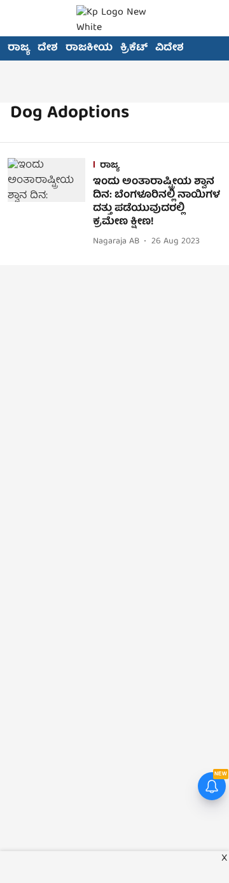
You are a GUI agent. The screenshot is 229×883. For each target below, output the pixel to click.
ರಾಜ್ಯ (19, 48)
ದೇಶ (48, 48)
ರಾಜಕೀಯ (89, 48)
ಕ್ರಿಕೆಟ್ (134, 48)
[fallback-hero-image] (50, 203)
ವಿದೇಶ (169, 48)
